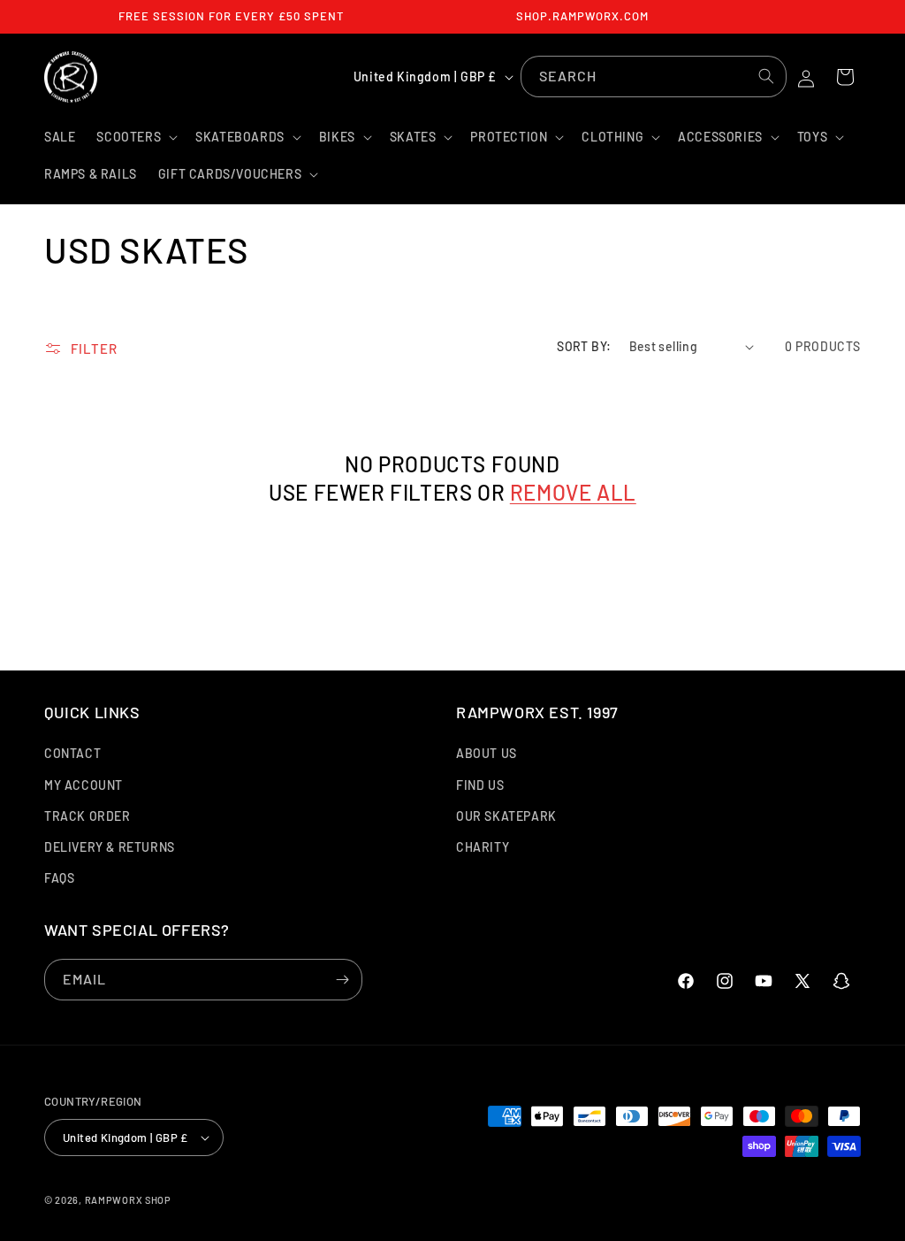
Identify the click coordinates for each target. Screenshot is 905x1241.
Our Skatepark (506, 816)
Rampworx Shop (128, 1200)
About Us (486, 753)
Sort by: (584, 346)
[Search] (766, 76)
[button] (135, 137)
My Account (83, 785)
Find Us (480, 785)
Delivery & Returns (109, 846)
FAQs (59, 877)
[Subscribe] (342, 979)
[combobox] (653, 76)
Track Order (87, 816)
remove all (573, 492)
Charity (482, 846)
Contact (72, 753)
